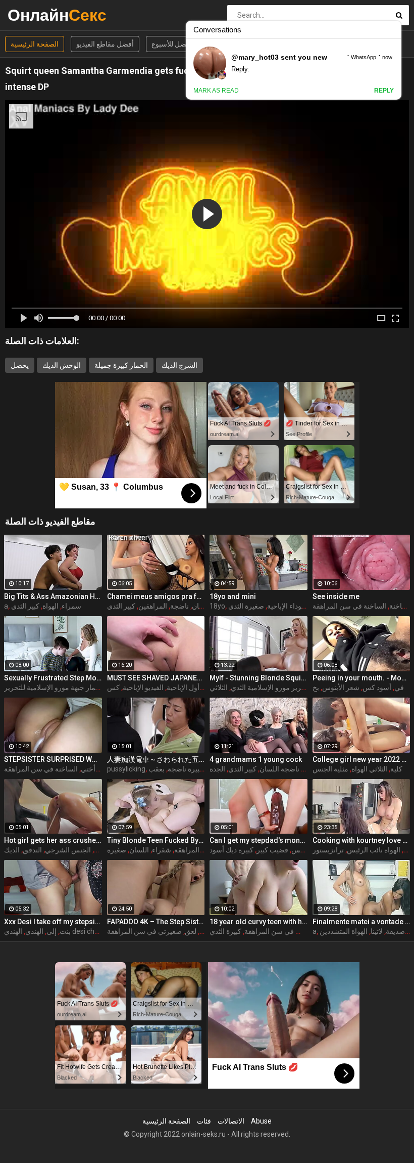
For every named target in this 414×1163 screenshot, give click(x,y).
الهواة (50, 606)
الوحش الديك (61, 365)
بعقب (156, 769)
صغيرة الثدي (246, 606)
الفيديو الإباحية (143, 687)
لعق (190, 931)
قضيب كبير (272, 850)
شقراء (161, 850)
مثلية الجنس (330, 769)
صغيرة (116, 850)
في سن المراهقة (199, 850)
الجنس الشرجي (68, 850)
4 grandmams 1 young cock (256, 759)
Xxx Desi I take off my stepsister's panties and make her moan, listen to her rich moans (53, 922)
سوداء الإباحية (287, 606)
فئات (204, 1121)
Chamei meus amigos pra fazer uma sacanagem (156, 596)
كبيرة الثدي (225, 931)
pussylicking (126, 769)
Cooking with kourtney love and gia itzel (361, 840)
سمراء (71, 606)
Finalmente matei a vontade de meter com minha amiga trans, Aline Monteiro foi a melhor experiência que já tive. (361, 922)
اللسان (202, 606)
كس (113, 687)
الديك (12, 850)
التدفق (32, 850)
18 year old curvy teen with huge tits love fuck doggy (258, 922)
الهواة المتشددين (344, 931)
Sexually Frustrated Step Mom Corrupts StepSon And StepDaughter (53, 678)
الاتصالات (231, 1121)
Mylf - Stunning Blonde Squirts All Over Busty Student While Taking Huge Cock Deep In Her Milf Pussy (258, 678)
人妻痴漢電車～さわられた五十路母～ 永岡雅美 (156, 759)
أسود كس (377, 687)
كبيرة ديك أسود (231, 850)
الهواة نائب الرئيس (373, 850)
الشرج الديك (179, 365)
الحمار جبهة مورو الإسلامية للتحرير (54, 687)
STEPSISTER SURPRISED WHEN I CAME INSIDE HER (53, 759)
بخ (316, 687)
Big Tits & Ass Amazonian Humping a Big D (53, 596)
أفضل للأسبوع (171, 44)
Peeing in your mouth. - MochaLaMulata (361, 678)
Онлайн (34, 15)
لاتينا (377, 931)
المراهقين (152, 606)
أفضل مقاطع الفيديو (105, 44)
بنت (65, 931)
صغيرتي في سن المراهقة (144, 931)
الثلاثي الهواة (369, 769)
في (399, 687)
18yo (217, 606)
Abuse (261, 1121)
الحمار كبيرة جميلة (121, 365)
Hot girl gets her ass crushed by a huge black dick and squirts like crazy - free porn (53, 840)
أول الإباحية (183, 687)
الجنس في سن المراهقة (279, 931)
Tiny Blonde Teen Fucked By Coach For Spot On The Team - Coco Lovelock (156, 840)
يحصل (20, 365)
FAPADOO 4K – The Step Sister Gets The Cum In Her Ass (156, 922)
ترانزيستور (328, 850)
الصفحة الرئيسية (35, 44)
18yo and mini (233, 596)
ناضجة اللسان (279, 769)
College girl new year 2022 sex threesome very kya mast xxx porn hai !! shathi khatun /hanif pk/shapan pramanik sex (361, 759)
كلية (396, 769)
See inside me (336, 596)
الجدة (217, 769)
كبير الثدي (25, 606)
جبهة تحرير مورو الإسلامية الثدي (277, 687)
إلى (51, 931)
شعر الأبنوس (340, 687)
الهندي (34, 931)
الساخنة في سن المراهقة (349, 606)
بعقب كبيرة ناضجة (194, 769)
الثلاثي (219, 687)
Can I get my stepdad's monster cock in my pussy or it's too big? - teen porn (258, 840)
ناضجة (179, 606)
